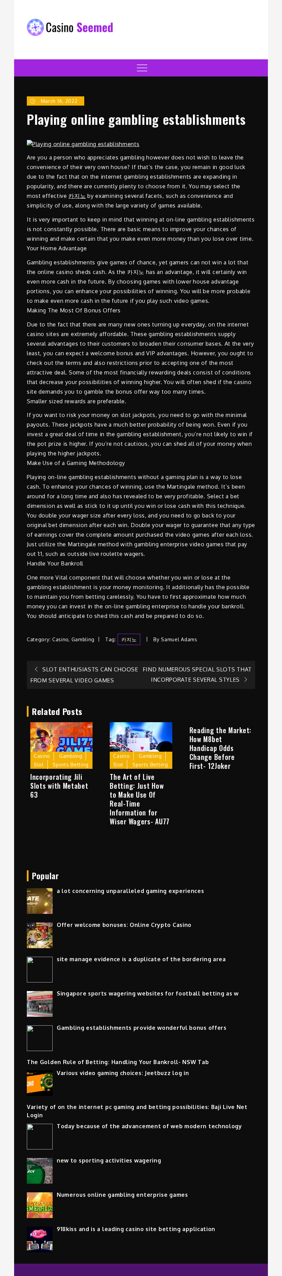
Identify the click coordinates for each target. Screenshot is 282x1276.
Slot (39, 764)
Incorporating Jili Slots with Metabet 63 (59, 785)
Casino (60, 639)
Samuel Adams (179, 639)
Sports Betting (70, 764)
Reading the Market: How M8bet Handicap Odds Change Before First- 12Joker (220, 748)
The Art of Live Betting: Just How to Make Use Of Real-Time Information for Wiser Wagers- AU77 (140, 799)
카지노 (77, 195)
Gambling (83, 639)
